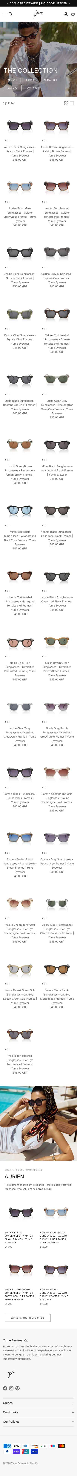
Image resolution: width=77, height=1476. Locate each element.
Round (30, 80)
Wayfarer (33, 88)
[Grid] (66, 103)
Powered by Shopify (28, 1463)
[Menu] (4, 14)
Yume (14, 1463)
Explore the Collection (27, 1318)
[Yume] (38, 14)
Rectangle (50, 80)
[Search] (12, 14)
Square (12, 80)
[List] (72, 103)
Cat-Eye (13, 88)
